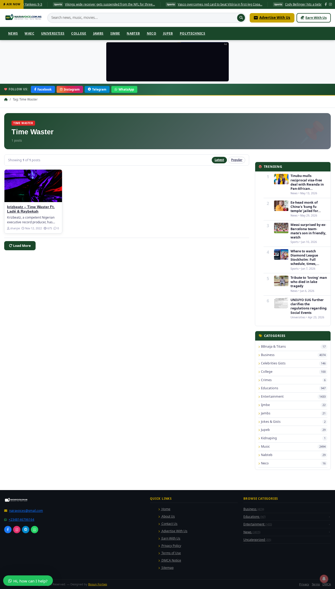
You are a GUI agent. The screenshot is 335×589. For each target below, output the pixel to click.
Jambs (98, 33)
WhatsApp (126, 89)
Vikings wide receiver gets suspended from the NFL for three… (89, 4)
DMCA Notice (171, 560)
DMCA (326, 584)
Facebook (44, 89)
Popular (236, 160)
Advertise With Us (274, 17)
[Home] (24, 18)
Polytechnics (192, 33)
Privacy (304, 584)
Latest (219, 160)
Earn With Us (316, 17)
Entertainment (257, 524)
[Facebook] (326, 4)
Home (165, 509)
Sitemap (167, 567)
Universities (52, 33)
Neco (151, 33)
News (13, 33)
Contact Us (169, 523)
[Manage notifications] (324, 579)
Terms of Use (171, 553)
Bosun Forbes (97, 584)
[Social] (8, 529)
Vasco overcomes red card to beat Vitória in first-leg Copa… (199, 4)
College (78, 33)
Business (253, 509)
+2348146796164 (21, 519)
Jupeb (168, 33)
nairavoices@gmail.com (26, 511)
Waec (29, 33)
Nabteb (133, 33)
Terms (316, 584)
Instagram (72, 89)
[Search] (241, 18)
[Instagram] (330, 4)
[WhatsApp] (34, 529)
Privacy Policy (171, 545)
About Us (168, 516)
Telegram (99, 89)
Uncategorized (257, 539)
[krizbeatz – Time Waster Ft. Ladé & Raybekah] (33, 186)
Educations (254, 516)
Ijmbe (115, 33)
